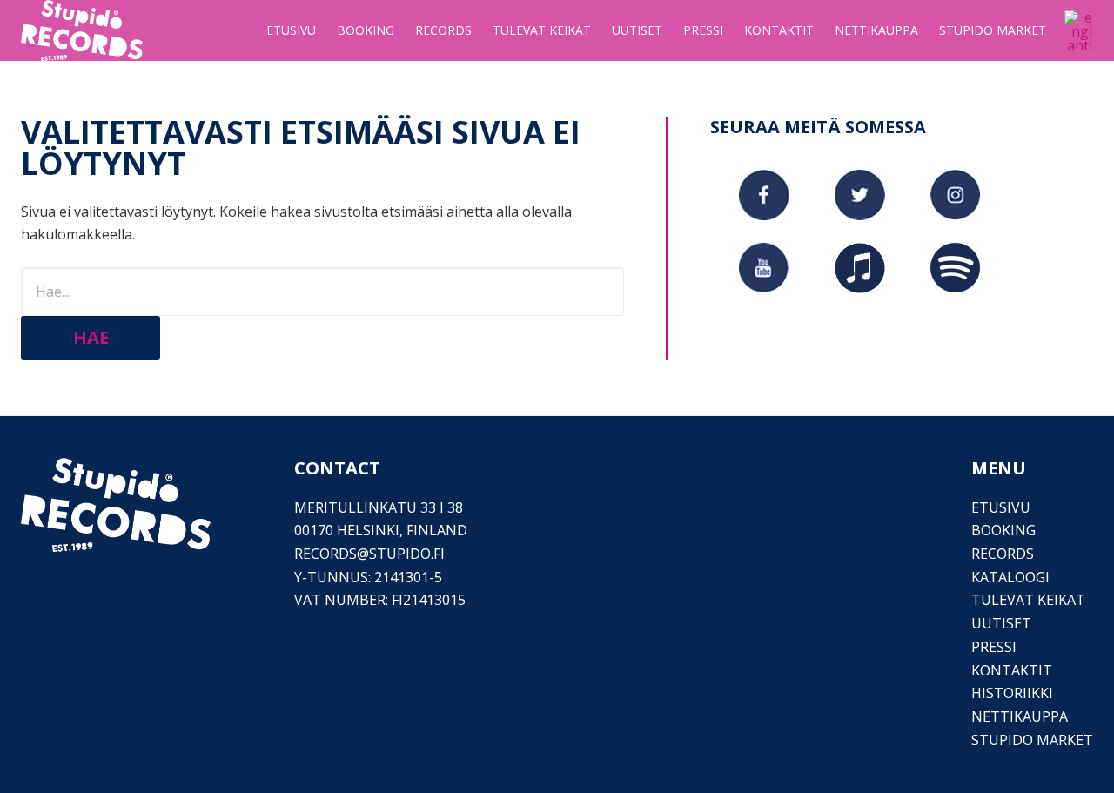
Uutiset (1001, 623)
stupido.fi (407, 553)
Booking (1003, 530)
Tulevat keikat (1028, 599)
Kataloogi (1010, 577)
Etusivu (1000, 507)
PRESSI (994, 646)
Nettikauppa (1019, 716)
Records (1002, 553)
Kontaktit (1011, 670)
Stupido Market (1032, 739)
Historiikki (1012, 692)
